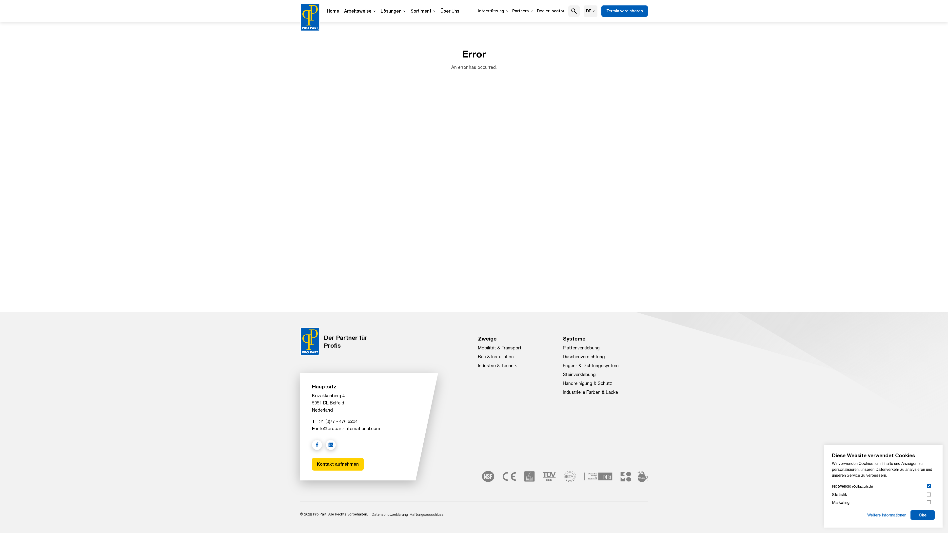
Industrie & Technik (497, 365)
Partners (520, 11)
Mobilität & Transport (499, 347)
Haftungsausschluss (427, 514)
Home (333, 11)
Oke (923, 515)
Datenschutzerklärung (390, 514)
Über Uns (449, 11)
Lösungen (391, 11)
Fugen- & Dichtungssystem (591, 365)
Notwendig (852, 486)
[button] (574, 11)
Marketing (840, 502)
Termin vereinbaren (624, 11)
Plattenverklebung (581, 347)
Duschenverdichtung (584, 356)
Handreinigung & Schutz (587, 383)
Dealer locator (550, 11)
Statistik (839, 494)
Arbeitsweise (358, 11)
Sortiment (421, 11)
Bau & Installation (496, 356)
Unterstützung (490, 11)
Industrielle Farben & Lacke (590, 392)
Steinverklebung (579, 374)
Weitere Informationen (886, 515)
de (588, 11)
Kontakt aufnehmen (338, 464)
